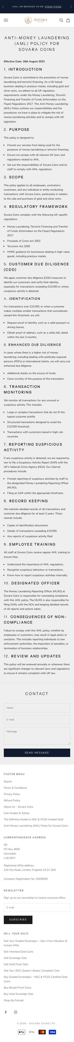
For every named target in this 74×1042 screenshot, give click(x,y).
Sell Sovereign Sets (15, 958)
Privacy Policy (12, 794)
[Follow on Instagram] (15, 1012)
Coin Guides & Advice (16, 813)
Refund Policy (12, 800)
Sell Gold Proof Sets (16, 964)
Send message (37, 752)
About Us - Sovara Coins (18, 807)
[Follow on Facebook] (6, 1012)
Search (8, 781)
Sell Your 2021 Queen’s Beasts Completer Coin (32, 970)
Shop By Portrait (14, 1000)
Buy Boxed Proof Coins (17, 987)
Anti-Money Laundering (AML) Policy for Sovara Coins (36, 826)
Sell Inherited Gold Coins (18, 951)
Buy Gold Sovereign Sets (18, 994)
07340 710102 (53, 6)
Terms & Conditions (15, 788)
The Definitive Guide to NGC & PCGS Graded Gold (33, 819)
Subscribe (18, 919)
